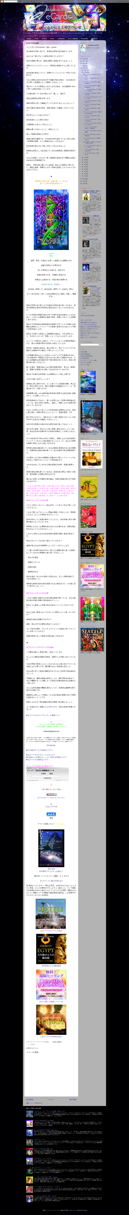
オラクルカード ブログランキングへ (51, 798)
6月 (85, 164)
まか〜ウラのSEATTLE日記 (90, 239)
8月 (85, 160)
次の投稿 (29, 1100)
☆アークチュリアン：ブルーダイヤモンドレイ (95, 266)
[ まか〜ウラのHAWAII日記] (51, 1037)
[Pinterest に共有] (60, 1042)
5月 (85, 166)
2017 (84, 61)
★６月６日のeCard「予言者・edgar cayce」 (46, 1130)
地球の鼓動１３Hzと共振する (89, 322)
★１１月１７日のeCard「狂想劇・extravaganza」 (93, 112)
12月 (85, 70)
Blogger (85, 1210)
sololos (71, 1210)
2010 (84, 183)
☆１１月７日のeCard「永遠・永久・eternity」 (92, 146)
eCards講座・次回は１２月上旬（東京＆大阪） (92, 142)
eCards (29, 38)
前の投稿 (73, 1100)
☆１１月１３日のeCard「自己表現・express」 (92, 124)
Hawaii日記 (84, 38)
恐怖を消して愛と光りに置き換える (90, 333)
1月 (85, 176)
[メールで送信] (53, 1042)
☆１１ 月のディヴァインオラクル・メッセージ (47, 1186)
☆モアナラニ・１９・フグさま (42, 1158)
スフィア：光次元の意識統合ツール (40, 770)
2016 (84, 63)
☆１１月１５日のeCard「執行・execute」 (46, 1196)
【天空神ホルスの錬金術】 (51, 966)
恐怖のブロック (85, 335)
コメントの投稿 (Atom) (35, 1103)
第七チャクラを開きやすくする (89, 329)
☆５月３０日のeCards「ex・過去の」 (44, 1120)
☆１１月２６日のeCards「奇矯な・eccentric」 (92, 90)
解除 (51, 774)
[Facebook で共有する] (59, 1042)
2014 (84, 68)
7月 (85, 162)
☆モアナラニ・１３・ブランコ (42, 1168)
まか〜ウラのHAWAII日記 (90, 286)
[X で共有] (57, 1042)
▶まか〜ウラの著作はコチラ (37, 760)
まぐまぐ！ (65, 780)
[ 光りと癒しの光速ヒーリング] (51, 1002)
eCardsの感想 (84, 354)
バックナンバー (33, 780)
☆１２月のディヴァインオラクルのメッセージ (95, 242)
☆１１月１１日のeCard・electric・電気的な (90, 127)
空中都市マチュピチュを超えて (51, 871)
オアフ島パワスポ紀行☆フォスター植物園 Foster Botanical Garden (95, 290)
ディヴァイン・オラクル (87, 360)
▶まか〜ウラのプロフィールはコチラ (40, 755)
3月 (85, 171)
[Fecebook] (51, 745)
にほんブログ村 (51, 807)
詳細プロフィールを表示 (93, 48)
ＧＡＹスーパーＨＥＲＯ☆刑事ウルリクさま (95, 218)
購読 (44, 774)
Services (44, 38)
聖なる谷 (51, 869)
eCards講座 (84, 358)
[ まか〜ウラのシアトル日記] (51, 931)
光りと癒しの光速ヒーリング (90, 263)
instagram (94, 38)
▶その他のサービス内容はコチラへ (40, 750)
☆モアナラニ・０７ (39, 1139)
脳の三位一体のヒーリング (88, 331)
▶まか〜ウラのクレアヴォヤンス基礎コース (43, 715)
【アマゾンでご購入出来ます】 (51, 881)
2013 (84, 179)
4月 (85, 169)
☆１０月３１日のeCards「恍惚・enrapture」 (46, 1177)
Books (52, 38)
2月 (85, 173)
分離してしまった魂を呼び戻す (89, 337)
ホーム (51, 1100)
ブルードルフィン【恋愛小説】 (91, 216)
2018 (84, 59)
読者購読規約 (47, 778)
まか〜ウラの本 (85, 362)
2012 (84, 181)
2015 (84, 66)
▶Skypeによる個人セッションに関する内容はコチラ (46, 757)
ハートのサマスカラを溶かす (89, 324)
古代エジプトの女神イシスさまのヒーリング (95, 194)
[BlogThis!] (55, 1042)
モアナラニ (84, 364)
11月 (85, 72)
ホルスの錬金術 (73, 38)
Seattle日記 (61, 38)
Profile (36, 38)
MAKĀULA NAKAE (93, 45)
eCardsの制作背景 (86, 356)
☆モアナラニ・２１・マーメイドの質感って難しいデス (49, 1111)
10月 (85, 157)
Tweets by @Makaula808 (87, 315)
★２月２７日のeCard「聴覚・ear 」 (44, 1149)
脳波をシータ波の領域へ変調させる (90, 326)
